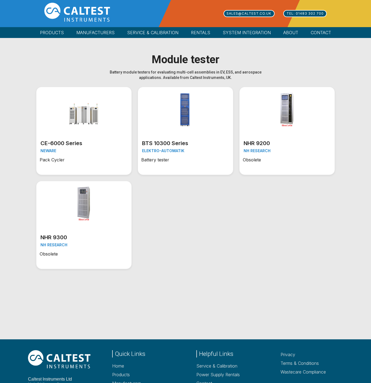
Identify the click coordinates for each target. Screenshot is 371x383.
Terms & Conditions (300, 363)
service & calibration (152, 32)
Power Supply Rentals (218, 374)
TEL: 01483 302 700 (305, 13)
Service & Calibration (216, 366)
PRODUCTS (52, 32)
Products (121, 374)
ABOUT (290, 32)
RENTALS (200, 32)
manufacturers (95, 32)
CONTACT (321, 32)
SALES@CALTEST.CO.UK (249, 13)
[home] (85, 12)
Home (118, 366)
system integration (247, 32)
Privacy (288, 354)
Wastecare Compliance (303, 372)
